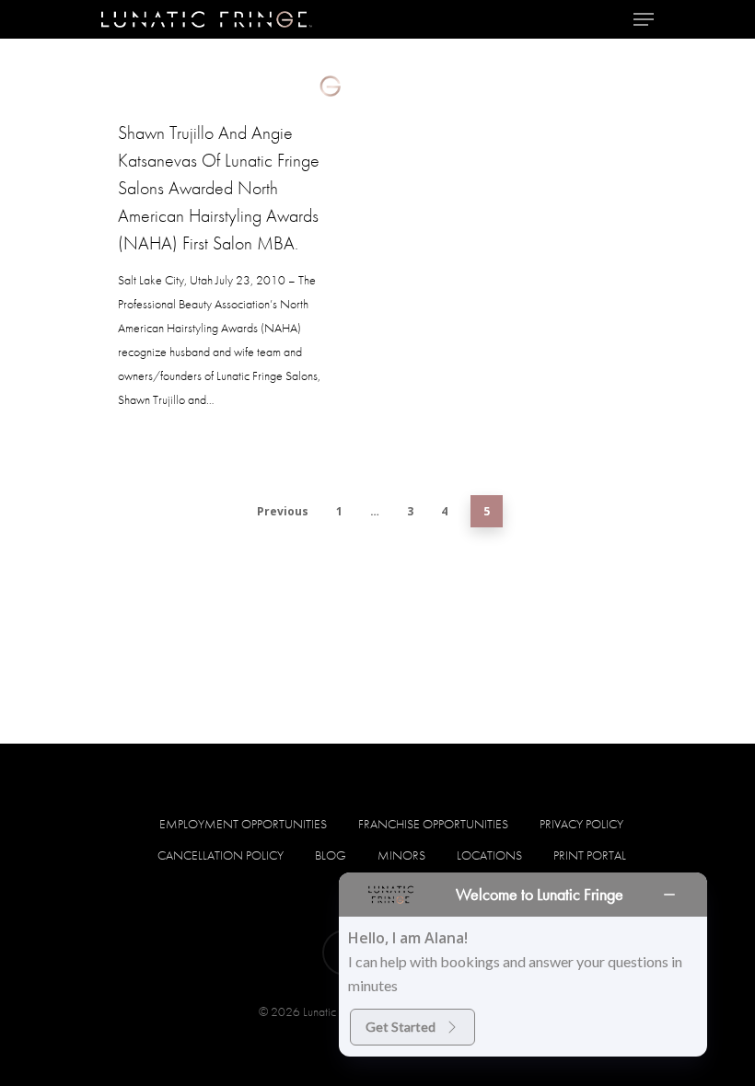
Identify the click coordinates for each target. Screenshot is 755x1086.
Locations (489, 855)
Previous (282, 511)
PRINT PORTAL (589, 855)
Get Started (401, 1026)
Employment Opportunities (243, 823)
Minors (401, 855)
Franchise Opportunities (433, 823)
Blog (330, 855)
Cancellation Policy (220, 855)
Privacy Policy (581, 823)
